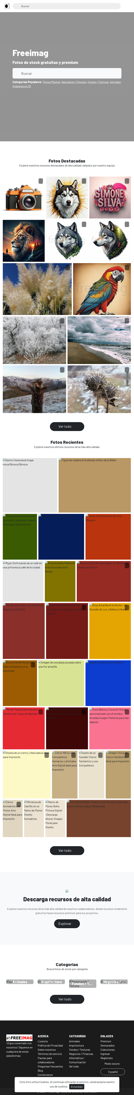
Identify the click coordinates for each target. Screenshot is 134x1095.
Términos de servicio (50, 1053)
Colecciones (107, 1049)
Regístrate (106, 1058)
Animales (115, 82)
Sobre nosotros (47, 1049)
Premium (105, 1041)
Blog (40, 1070)
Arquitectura (76, 1045)
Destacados (107, 1045)
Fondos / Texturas (98, 82)
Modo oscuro (112, 1063)
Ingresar (105, 1053)
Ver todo (65, 426)
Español (113, 1071)
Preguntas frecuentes (50, 1066)
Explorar (65, 923)
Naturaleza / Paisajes (73, 82)
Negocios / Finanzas (81, 1053)
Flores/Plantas (51, 82)
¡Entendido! (77, 1086)
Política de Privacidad (50, 1045)
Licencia (43, 1041)
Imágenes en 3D (22, 86)
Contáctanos (45, 1074)
